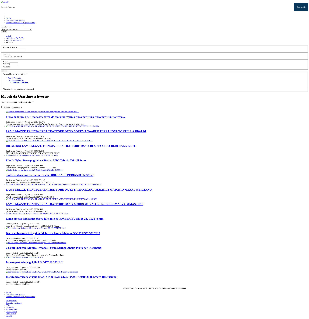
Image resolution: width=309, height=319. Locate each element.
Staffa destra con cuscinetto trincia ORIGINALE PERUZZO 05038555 (49, 175)
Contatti (9, 316)
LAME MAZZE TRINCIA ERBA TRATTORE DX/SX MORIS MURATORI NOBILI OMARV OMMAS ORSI (74, 204)
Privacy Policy (11, 301)
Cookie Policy (11, 312)
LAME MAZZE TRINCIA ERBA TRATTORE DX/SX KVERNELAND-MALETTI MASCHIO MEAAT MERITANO (79, 189)
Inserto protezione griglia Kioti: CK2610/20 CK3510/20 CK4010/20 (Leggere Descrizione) (61, 276)
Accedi (8, 18)
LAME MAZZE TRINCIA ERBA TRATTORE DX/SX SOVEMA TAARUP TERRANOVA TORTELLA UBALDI (76, 131)
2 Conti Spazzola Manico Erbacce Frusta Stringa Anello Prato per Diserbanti (54, 247)
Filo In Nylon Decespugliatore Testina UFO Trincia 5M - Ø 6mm (46, 160)
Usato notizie (301, 7)
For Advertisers (12, 309)
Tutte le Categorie (14, 78)
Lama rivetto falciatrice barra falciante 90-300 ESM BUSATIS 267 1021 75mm (54, 218)
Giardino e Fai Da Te (16, 80)
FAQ (8, 305)
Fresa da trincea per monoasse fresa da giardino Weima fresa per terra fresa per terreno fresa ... (66, 116)
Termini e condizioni (13, 303)
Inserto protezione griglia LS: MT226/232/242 (34, 262)
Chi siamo (10, 307)
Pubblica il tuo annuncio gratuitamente (20, 23)
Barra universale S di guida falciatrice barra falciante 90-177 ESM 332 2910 (53, 233)
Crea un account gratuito (15, 20)
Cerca (4, 32)
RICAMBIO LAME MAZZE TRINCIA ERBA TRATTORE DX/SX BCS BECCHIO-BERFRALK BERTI (71, 145)
